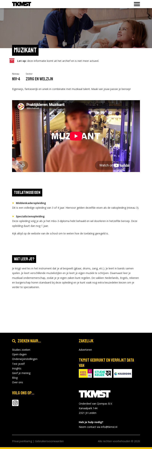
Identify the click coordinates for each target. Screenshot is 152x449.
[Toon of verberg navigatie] (136, 4)
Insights (16, 368)
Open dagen (19, 354)
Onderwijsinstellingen (24, 359)
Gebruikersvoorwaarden (49, 441)
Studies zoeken (21, 349)
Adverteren (85, 349)
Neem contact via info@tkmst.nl (98, 427)
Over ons (17, 382)
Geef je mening (21, 373)
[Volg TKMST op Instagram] (15, 404)
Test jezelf (18, 363)
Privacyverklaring (22, 441)
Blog (15, 377)
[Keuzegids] (122, 373)
